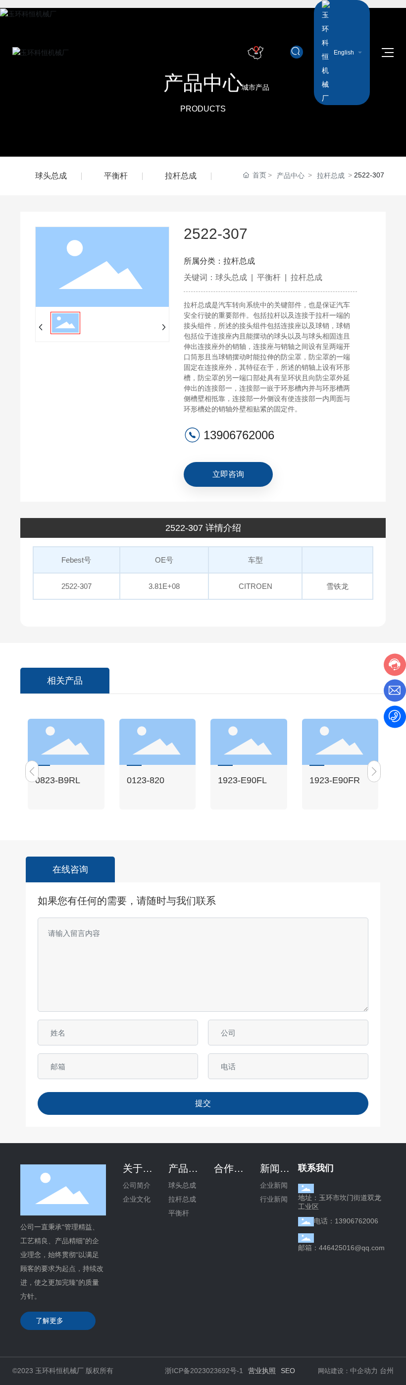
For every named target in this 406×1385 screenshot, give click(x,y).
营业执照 (262, 1371)
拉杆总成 (181, 176)
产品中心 (290, 175)
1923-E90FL (242, 780)
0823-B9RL (57, 780)
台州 (387, 1371)
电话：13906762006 (346, 1221)
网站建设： (334, 1371)
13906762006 (238, 435)
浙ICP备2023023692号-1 (204, 1371)
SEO (288, 1371)
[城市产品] (255, 52)
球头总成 (51, 176)
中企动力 (364, 1371)
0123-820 (145, 780)
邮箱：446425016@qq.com (341, 1248)
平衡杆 (116, 176)
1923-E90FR (334, 780)
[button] (32, 771)
